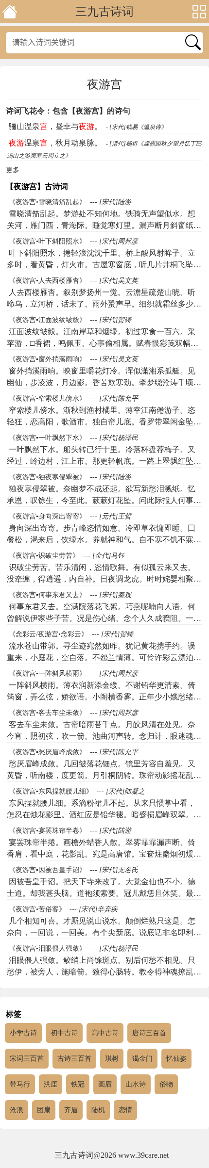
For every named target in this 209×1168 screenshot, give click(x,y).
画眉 (105, 1084)
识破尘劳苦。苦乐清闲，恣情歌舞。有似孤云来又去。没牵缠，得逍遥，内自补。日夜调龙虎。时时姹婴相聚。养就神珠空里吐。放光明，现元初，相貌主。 (104, 579)
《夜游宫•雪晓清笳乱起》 (47, 202)
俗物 (166, 1084)
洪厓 (50, 1084)
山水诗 (135, 1084)
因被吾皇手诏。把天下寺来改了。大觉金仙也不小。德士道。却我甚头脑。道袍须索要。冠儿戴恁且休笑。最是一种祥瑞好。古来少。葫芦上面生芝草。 (104, 893)
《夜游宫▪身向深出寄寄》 (47, 516)
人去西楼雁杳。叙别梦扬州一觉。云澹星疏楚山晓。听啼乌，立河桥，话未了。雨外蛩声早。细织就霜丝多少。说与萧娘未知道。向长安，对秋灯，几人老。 (104, 304)
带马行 (20, 1084)
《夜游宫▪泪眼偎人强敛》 (47, 948)
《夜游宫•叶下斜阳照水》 (47, 241)
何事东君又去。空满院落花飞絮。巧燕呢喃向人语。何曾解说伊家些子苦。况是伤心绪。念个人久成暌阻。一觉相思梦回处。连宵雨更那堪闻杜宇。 (104, 618)
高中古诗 (105, 1033)
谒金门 (142, 1058)
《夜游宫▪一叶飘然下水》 (47, 437)
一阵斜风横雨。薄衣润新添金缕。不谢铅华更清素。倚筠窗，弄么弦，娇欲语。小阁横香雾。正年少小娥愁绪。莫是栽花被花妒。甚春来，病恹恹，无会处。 (104, 697)
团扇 (44, 1110)
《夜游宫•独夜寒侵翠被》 (47, 477)
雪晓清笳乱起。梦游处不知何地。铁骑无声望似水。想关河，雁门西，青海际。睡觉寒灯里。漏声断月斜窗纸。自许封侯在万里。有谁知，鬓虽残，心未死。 (104, 225)
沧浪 (16, 1110)
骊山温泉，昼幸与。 (55, 126)
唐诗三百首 (149, 1033)
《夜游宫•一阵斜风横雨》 (47, 673)
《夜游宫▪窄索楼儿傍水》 (47, 398)
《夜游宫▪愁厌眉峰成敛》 (47, 752)
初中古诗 (64, 1033)
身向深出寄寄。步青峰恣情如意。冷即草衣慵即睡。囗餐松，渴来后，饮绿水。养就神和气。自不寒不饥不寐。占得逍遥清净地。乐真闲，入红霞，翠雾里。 (104, 539)
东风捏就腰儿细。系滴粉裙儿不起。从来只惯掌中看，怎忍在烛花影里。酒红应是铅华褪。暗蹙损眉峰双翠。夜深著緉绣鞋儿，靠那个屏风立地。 (104, 814)
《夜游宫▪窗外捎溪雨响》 (47, 359)
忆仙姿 (176, 1058)
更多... (15, 170)
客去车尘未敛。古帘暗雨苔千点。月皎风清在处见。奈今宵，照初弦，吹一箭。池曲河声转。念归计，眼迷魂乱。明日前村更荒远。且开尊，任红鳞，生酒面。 (101, 736)
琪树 (112, 1058)
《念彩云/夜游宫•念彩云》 (48, 634)
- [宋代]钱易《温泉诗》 (136, 127)
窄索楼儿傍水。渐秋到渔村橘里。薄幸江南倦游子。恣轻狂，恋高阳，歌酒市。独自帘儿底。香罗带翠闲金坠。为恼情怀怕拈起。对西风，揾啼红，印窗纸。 (104, 422)
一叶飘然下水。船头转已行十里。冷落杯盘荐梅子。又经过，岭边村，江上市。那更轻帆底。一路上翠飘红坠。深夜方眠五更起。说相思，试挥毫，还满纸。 (104, 461)
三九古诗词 (104, 11)
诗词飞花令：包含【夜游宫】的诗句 (68, 111)
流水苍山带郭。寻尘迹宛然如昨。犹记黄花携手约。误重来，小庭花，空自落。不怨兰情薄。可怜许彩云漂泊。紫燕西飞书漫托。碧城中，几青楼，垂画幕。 (104, 657)
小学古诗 (23, 1033)
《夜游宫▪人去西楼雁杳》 (47, 280)
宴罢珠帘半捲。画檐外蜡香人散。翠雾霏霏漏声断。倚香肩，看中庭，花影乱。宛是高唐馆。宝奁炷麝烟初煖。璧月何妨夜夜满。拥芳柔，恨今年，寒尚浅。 (104, 854)
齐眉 (71, 1110)
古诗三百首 (74, 1058)
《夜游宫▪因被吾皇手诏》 (47, 870)
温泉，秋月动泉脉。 (55, 143)
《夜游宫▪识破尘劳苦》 (44, 555)
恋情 (125, 1110)
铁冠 (78, 1084)
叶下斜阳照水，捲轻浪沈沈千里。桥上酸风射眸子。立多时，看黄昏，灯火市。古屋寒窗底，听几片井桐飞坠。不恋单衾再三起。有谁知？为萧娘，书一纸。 (104, 264)
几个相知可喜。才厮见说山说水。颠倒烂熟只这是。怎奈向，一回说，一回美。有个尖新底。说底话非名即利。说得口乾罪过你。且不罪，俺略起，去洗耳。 (104, 932)
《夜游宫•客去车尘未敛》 (47, 712)
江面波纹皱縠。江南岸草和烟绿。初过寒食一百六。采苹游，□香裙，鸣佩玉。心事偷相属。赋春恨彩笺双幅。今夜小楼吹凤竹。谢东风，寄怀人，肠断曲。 (102, 343)
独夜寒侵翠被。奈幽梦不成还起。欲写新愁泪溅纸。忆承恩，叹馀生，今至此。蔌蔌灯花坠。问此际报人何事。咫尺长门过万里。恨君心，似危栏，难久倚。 (104, 500)
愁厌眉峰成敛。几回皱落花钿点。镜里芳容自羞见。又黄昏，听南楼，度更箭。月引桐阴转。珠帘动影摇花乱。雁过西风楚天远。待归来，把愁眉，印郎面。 (104, 775)
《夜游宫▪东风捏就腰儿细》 (51, 791)
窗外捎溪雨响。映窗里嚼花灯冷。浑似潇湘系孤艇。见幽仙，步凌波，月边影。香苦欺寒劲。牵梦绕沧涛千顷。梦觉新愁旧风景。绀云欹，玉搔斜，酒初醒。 (104, 382)
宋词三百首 (27, 1058)
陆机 (98, 1110)
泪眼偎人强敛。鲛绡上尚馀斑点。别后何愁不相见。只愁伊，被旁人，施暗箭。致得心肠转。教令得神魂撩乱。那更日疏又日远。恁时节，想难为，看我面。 (104, 972)
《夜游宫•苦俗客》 (37, 909)
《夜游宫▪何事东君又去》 (47, 595)
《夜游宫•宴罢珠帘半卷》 (47, 830)
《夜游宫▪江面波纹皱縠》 (47, 320)
